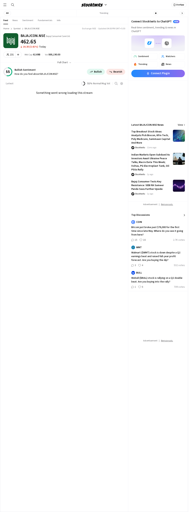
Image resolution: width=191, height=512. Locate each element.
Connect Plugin (160, 73)
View (180, 125)
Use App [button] (180, 4)
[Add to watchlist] (18, 55)
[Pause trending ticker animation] (156, 13)
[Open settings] (121, 83)
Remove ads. (167, 204)
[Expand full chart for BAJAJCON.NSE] (108, 39)
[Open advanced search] (116, 83)
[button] (7, 13)
